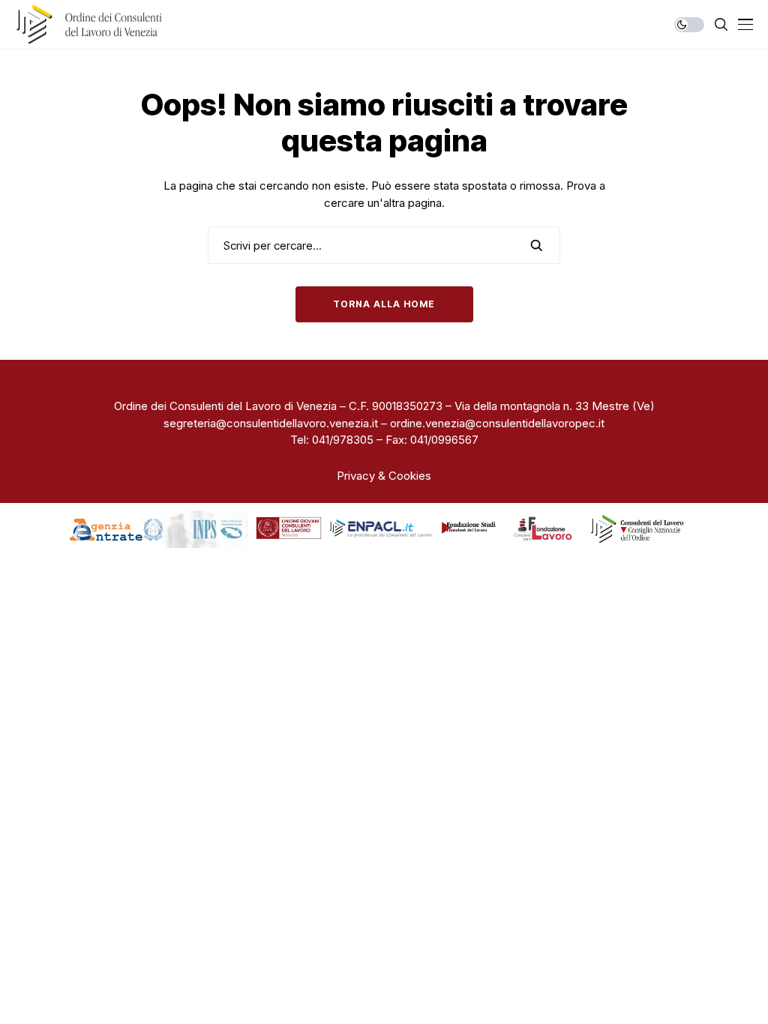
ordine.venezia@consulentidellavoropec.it (497, 423)
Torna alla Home (384, 304)
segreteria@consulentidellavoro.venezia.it (271, 423)
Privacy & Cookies (384, 476)
